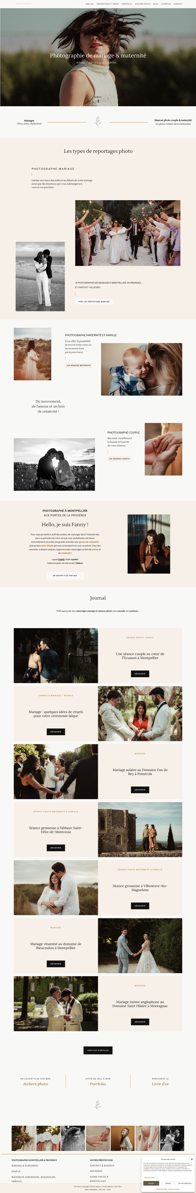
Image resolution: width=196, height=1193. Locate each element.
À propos (166, 4)
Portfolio (127, 4)
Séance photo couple (140, 637)
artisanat (96, 1171)
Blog (155, 4)
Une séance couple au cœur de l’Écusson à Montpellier (140, 656)
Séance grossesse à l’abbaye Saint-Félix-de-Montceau (56, 830)
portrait (95, 1165)
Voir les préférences (185, 1183)
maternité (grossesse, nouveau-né (33, 1177)
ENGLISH (90, 4)
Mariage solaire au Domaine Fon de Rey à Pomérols (140, 772)
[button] (192, 1159)
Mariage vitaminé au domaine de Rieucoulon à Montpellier (55, 946)
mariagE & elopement (25, 1166)
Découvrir (140, 674)
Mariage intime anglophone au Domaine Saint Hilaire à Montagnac (140, 1004)
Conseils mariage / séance (56, 696)
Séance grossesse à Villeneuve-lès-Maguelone (140, 888)
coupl (15, 1171)
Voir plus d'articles (98, 1050)
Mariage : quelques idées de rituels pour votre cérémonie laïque (56, 714)
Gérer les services (149, 1177)
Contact (178, 4)
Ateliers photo (142, 4)
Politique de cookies (161, 1189)
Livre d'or (160, 1083)
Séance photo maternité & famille (55, 812)
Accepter (151, 1183)
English (61, 559)
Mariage (140, 754)
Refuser (168, 1183)
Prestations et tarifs (108, 4)
